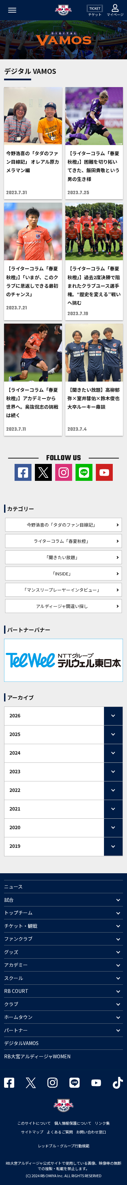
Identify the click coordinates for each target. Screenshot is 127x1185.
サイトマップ (32, 1132)
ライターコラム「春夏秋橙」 (62, 541)
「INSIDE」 (62, 573)
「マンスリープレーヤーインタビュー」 (61, 590)
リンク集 (102, 1123)
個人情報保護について (72, 1123)
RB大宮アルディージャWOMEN (37, 1056)
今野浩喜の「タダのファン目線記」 (62, 525)
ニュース (13, 886)
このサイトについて (34, 1123)
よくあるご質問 (60, 1132)
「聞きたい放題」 (62, 557)
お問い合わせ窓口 (91, 1132)
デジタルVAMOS (21, 1043)
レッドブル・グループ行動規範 (63, 1145)
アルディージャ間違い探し (62, 606)
